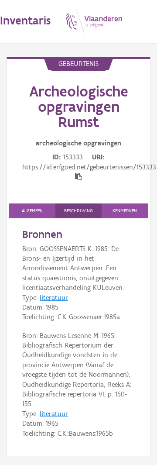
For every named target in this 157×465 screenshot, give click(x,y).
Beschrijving (78, 211)
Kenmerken (125, 211)
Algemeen (32, 211)
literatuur (54, 297)
